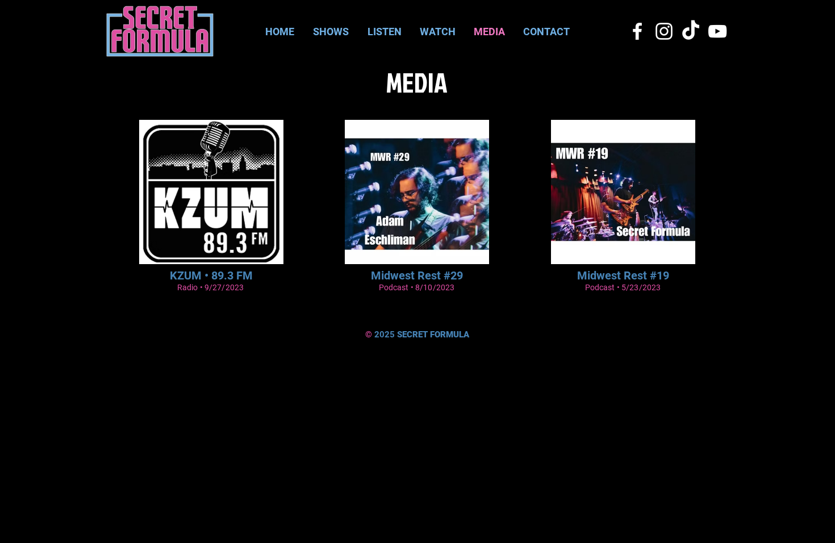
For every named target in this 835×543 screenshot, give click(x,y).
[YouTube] (717, 31)
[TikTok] (690, 31)
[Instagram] (664, 31)
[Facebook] (637, 31)
